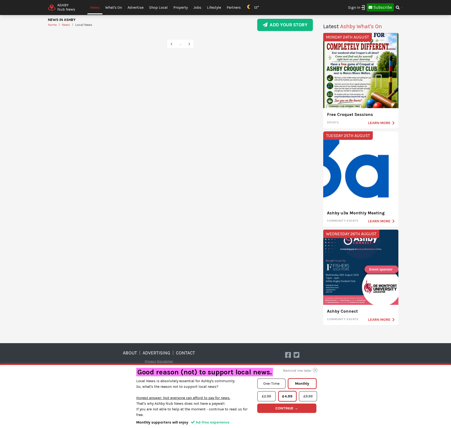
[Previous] (171, 43)
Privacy (150, 361)
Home (52, 25)
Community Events (342, 220)
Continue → (286, 408)
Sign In (354, 7)
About (130, 353)
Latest (352, 26)
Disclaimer (165, 361)
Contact (185, 353)
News (95, 7)
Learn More (379, 123)
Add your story (287, 24)
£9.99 (308, 396)
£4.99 (287, 396)
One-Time (271, 383)
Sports (333, 122)
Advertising (156, 353)
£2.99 (266, 396)
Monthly (302, 383)
